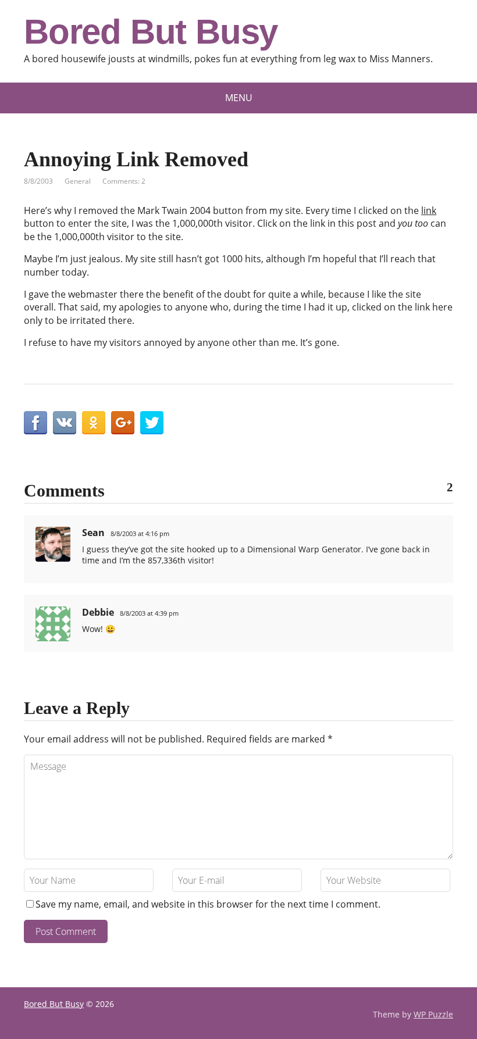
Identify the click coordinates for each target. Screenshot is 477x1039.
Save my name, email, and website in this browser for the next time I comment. (207, 904)
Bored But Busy (150, 32)
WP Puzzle (433, 1014)
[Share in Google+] (122, 422)
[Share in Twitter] (151, 422)
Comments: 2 (123, 181)
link (428, 210)
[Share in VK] (64, 422)
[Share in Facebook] (35, 422)
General (78, 181)
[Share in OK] (93, 422)
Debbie (98, 612)
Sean (93, 532)
